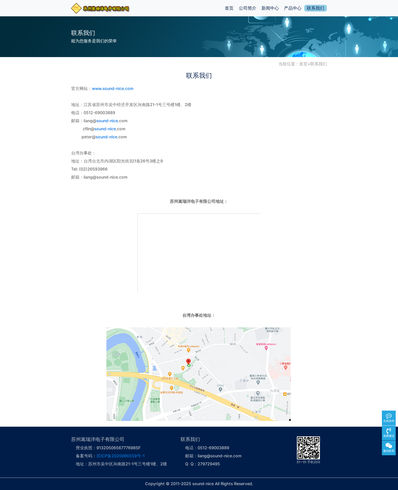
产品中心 (292, 8)
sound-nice (107, 120)
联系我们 (315, 8)
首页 (229, 8)
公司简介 (247, 8)
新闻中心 (270, 8)
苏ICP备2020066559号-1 (121, 455)
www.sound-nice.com (112, 88)
